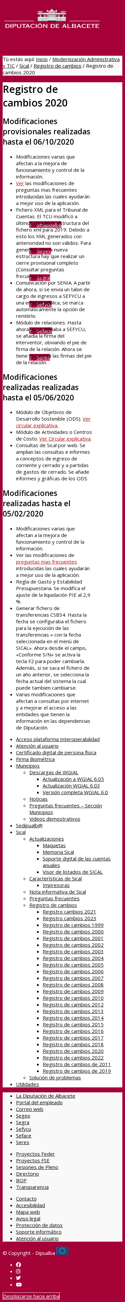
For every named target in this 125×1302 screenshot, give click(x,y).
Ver (20, 183)
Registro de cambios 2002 (73, 944)
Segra (22, 1122)
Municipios (28, 765)
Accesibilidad (30, 1205)
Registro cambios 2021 (69, 911)
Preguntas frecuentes (54, 898)
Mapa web (28, 1211)
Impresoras (56, 885)
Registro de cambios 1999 (73, 925)
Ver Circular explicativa (65, 438)
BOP (21, 1180)
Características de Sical (55, 878)
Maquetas (54, 845)
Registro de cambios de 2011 (77, 1064)
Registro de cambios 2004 (73, 958)
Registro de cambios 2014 (73, 1017)
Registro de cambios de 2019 (77, 1070)
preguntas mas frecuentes (46, 561)
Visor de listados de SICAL (73, 871)
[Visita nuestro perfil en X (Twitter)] (18, 1277)
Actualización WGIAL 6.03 (71, 785)
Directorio (27, 1173)
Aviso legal (28, 1218)
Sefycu (23, 1129)
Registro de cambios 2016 (73, 1031)
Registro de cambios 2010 (73, 997)
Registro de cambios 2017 (73, 1037)
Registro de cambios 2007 (73, 978)
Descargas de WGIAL (53, 772)
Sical (24, 65)
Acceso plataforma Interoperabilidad (58, 739)
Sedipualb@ (29, 825)
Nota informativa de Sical (57, 891)
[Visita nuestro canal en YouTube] (19, 1284)
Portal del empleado (39, 1102)
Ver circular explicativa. (53, 422)
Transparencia (32, 1187)
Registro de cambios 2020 (73, 1051)
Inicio (42, 59)
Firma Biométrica (35, 759)
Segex (23, 1115)
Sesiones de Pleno (37, 1167)
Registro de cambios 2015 (73, 1024)
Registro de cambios (57, 65)
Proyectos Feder (35, 1153)
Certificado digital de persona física (56, 752)
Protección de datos (39, 1225)
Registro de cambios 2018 (73, 1044)
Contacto (26, 1198)
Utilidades (27, 1084)
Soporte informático (39, 1231)
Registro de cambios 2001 (73, 938)
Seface (23, 1135)
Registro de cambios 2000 (73, 931)
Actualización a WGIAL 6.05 (73, 779)
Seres (22, 1142)
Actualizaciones (46, 838)
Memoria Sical (58, 852)
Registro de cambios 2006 (73, 971)
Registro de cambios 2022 (73, 1057)
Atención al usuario (37, 745)
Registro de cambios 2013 (73, 1011)
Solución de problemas (55, 1077)
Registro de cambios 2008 (73, 984)
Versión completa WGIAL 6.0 (75, 792)
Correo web (29, 1109)
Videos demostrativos (54, 818)
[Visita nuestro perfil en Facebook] (18, 1264)
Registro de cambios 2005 (73, 964)
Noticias (38, 798)
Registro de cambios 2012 (73, 1004)
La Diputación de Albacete (45, 1095)
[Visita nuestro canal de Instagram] (18, 1271)
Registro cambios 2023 (69, 918)
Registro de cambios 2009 (73, 991)
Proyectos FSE (33, 1160)
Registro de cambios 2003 (73, 951)
